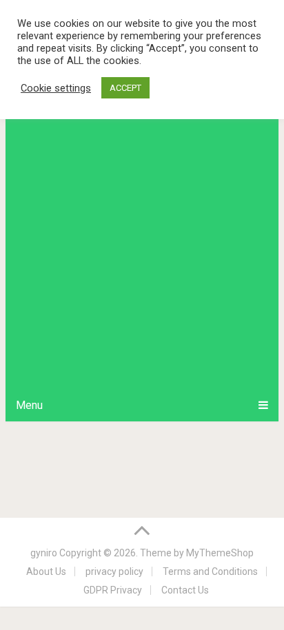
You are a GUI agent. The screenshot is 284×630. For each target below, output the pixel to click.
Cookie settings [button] (56, 88)
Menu (29, 405)
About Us (46, 571)
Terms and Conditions (210, 571)
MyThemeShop (220, 552)
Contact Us (185, 590)
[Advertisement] (142, 240)
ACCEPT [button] (125, 88)
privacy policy (114, 571)
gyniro (43, 552)
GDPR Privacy (112, 590)
